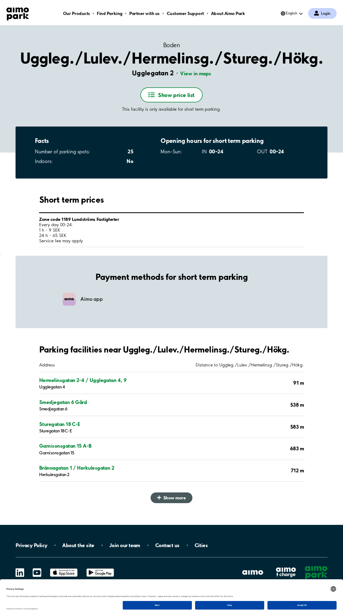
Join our (124, 545)
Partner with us (144, 13)
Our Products (76, 13)
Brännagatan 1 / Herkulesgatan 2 (76, 468)
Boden (171, 45)
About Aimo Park (228, 13)
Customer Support (185, 13)
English (291, 13)
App (64, 568)
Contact (167, 545)
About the (78, 545)
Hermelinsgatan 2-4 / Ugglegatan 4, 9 (83, 380)
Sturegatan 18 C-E (59, 424)
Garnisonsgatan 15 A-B (65, 446)
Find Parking (109, 13)
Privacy (31, 545)
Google (100, 568)
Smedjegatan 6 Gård (63, 402)
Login (325, 13)
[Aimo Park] (17, 12)
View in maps (195, 73)
